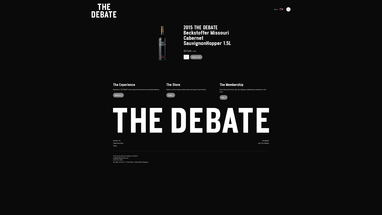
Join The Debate (263, 143)
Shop (170, 95)
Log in (276, 9)
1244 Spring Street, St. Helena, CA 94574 (125, 156)
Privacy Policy (129, 162)
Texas (115, 146)
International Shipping (141, 162)
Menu (288, 9)
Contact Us (116, 141)
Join (223, 97)
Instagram (265, 141)
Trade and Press (118, 143)
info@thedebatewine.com (120, 158)
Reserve (118, 95)
